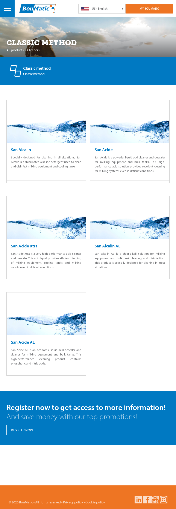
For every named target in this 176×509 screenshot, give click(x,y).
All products (15, 50)
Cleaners (33, 50)
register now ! (23, 430)
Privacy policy (73, 502)
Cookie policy (95, 502)
